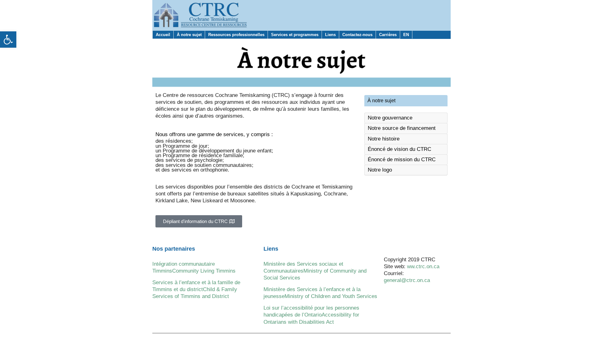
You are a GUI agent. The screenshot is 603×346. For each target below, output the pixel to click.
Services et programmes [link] (294, 34)
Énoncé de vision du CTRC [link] (399, 149)
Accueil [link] (163, 34)
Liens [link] (330, 34)
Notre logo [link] (380, 170)
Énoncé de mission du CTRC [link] (402, 159)
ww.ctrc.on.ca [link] (423, 266)
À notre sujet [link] (189, 34)
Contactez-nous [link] (357, 34)
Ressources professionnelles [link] (236, 34)
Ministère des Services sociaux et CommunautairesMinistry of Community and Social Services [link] (315, 271)
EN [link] (406, 34)
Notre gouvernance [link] (390, 118)
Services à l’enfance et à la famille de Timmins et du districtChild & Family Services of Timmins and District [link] (196, 289)
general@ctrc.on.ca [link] (407, 280)
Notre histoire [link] (383, 139)
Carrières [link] (388, 34)
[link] (8, 39)
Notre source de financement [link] (402, 128)
